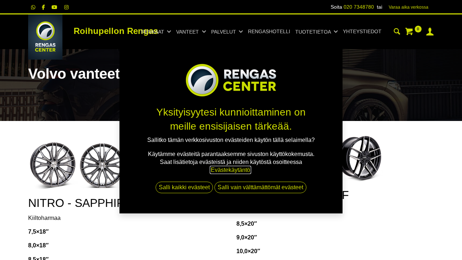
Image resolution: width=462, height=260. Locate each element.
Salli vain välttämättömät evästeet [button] (260, 187)
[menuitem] (269, 31)
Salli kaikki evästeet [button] (184, 187)
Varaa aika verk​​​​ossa (408, 7)
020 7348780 (359, 7)
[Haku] (397, 32)
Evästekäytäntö (230, 170)
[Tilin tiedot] (430, 32)
